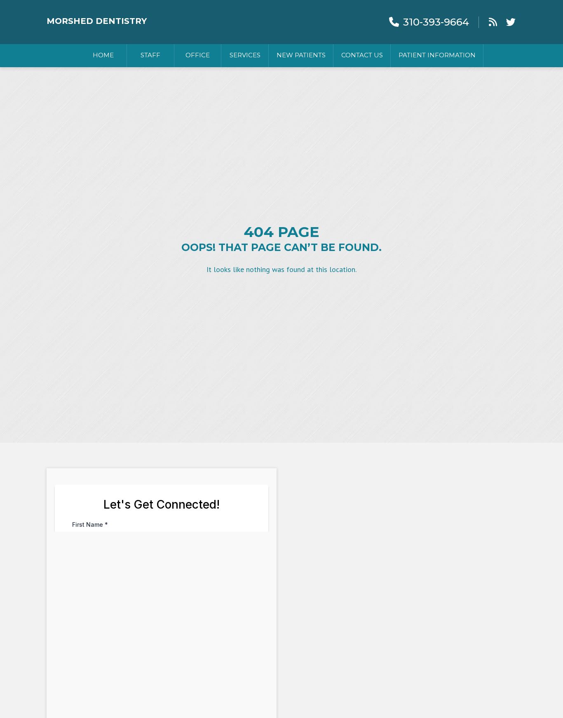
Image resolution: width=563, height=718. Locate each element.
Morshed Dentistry (97, 21)
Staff (150, 55)
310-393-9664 (436, 22)
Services (245, 55)
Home (103, 55)
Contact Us (362, 55)
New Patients (301, 55)
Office (197, 55)
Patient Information (437, 55)
